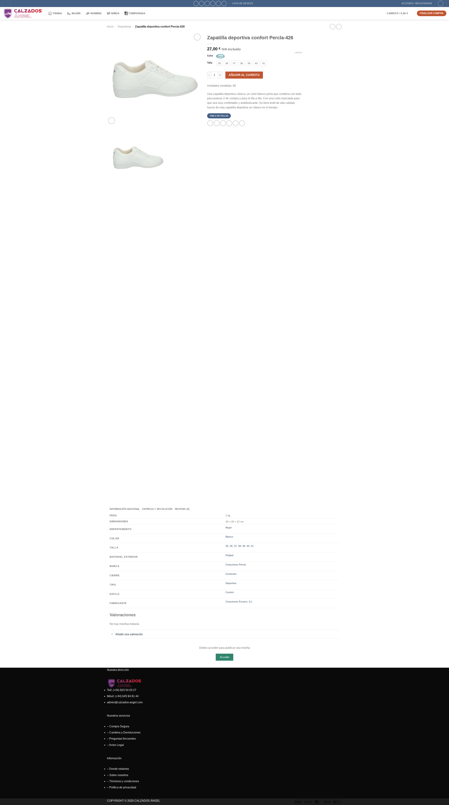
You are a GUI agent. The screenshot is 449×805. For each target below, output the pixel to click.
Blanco (229, 536)
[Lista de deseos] (197, 37)
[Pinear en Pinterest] (229, 123)
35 (227, 546)
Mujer (76, 13)
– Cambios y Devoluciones (123, 732)
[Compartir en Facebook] (210, 123)
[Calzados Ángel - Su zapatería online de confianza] (23, 13)
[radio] (220, 56)
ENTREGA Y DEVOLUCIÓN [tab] (157, 509)
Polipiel (229, 555)
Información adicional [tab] (125, 509)
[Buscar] (440, 3)
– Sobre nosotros (117, 775)
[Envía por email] (223, 123)
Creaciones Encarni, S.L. (239, 601)
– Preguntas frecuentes (121, 738)
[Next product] (332, 26)
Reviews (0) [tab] (182, 509)
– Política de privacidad (121, 787)
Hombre (96, 13)
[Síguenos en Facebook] (196, 3)
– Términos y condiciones (123, 781)
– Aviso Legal (115, 744)
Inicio (110, 26)
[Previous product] (338, 26)
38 (239, 546)
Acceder (224, 657)
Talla (209, 63)
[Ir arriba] (441, 800)
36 (231, 546)
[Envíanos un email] (212, 3)
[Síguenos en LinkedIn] (224, 3)
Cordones (231, 573)
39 (243, 546)
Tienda (57, 13)
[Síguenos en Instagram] (201, 3)
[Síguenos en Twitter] (207, 3)
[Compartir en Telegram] (242, 123)
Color (210, 56)
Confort (230, 592)
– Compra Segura (118, 726)
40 (248, 546)
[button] (399, 13)
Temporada (137, 13)
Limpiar (298, 53)
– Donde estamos (118, 768)
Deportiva (231, 583)
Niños (115, 13)
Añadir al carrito (244, 74)
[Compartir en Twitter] (217, 123)
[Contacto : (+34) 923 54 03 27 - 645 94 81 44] (14, 3)
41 (252, 546)
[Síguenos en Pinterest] (218, 3)
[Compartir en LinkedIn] (236, 123)
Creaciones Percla (236, 564)
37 (235, 546)
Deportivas (124, 26)
